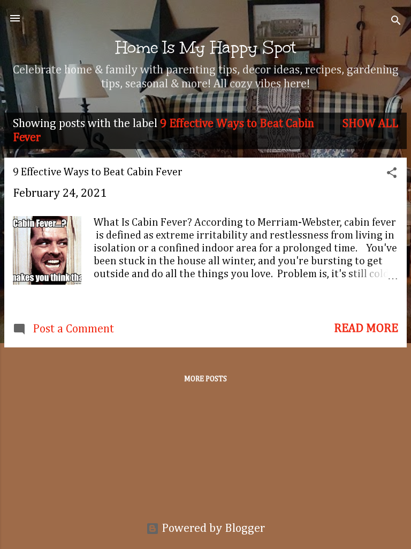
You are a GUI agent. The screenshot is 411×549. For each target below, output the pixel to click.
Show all (370, 124)
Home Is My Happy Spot (206, 47)
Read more (366, 329)
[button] (391, 174)
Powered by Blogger (212, 529)
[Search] (396, 21)
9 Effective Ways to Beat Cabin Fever (97, 172)
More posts (205, 379)
